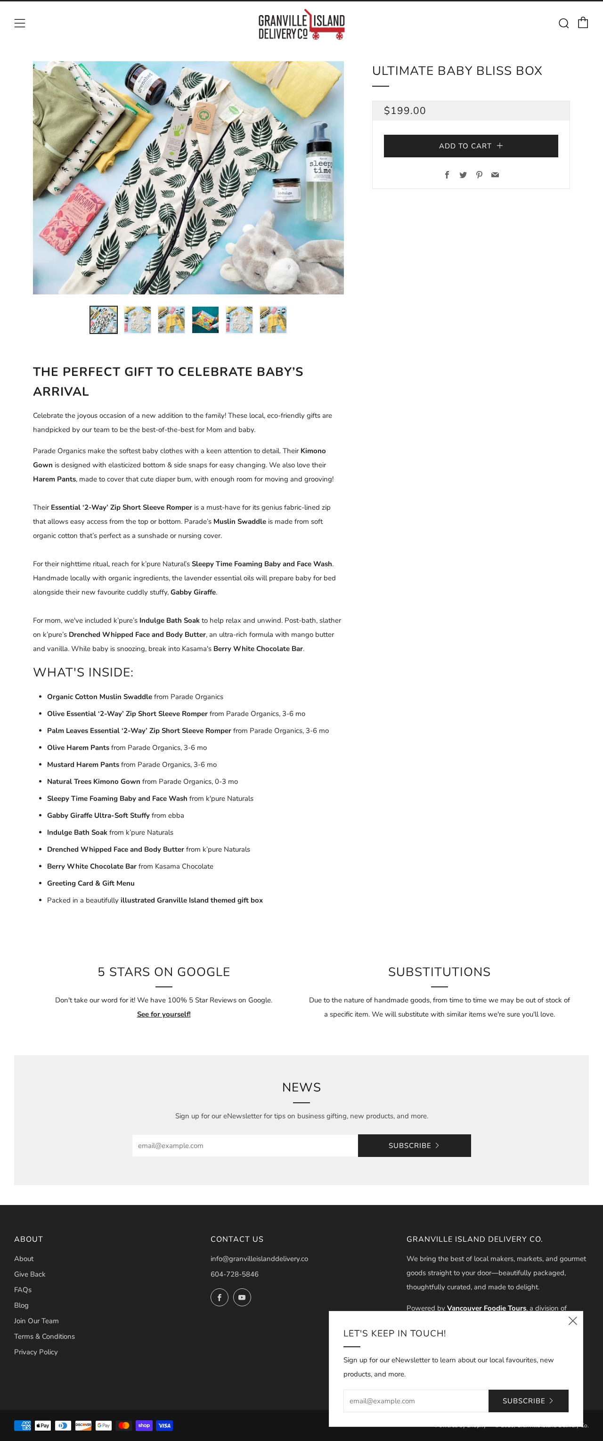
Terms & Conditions (44, 1336)
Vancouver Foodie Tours (486, 1308)
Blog (21, 1305)
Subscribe (410, 1145)
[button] (104, 320)
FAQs (23, 1289)
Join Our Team (36, 1321)
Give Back (30, 1274)
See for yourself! (164, 1014)
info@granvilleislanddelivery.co (259, 1258)
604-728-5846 (235, 1274)
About (23, 1258)
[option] (188, 177)
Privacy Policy (36, 1352)
